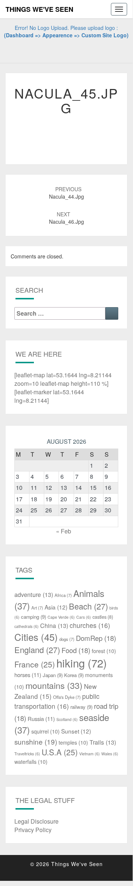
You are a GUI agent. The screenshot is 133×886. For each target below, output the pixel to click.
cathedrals (26, 626)
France (34, 664)
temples (73, 742)
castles (102, 617)
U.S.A (60, 752)
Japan (53, 675)
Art (37, 608)
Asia (56, 607)
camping (33, 616)
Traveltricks (27, 753)
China (54, 625)
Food (76, 650)
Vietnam (89, 753)
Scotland (67, 719)
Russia (41, 718)
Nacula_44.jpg (66, 192)
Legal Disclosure (36, 821)
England (37, 649)
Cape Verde (61, 617)
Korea (74, 675)
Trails (103, 742)
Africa (63, 595)
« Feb (63, 531)
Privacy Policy (33, 829)
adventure (33, 594)
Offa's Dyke (67, 697)
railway (81, 706)
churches (90, 625)
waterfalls (31, 761)
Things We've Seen (39, 9)
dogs (66, 639)
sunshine (35, 741)
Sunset (76, 731)
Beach (88, 606)
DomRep (96, 638)
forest (104, 651)
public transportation (56, 701)
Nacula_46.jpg (66, 217)
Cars (83, 617)
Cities (36, 636)
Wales (109, 753)
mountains (54, 685)
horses (27, 675)
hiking (81, 662)
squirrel (45, 731)
